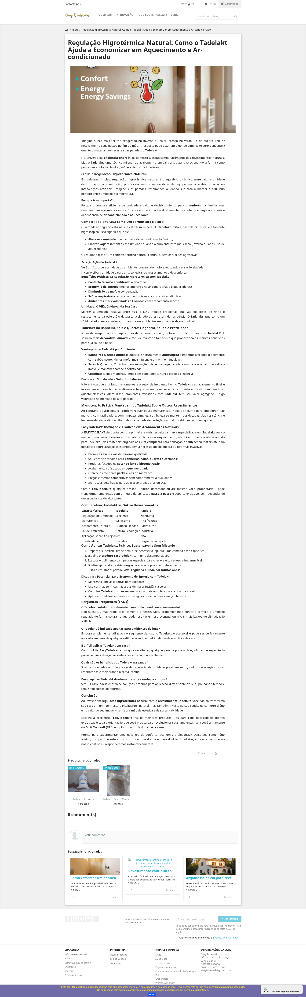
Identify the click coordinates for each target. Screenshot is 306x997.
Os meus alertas (73, 975)
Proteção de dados (165, 982)
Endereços (70, 966)
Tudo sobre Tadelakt (152, 15)
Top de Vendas (118, 958)
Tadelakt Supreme (84, 799)
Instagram (89, 919)
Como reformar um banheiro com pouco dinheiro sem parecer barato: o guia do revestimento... (95, 878)
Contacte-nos (73, 4)
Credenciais (161, 978)
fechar (151, 994)
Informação (124, 15)
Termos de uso (163, 962)
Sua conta (72, 950)
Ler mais (113, 896)
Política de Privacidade (227, 937)
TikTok (96, 919)
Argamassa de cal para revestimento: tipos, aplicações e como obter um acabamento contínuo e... (211, 878)
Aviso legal (161, 958)
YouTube (75, 919)
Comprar (105, 15)
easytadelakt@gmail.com (216, 970)
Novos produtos (118, 954)
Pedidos (69, 958)
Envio (158, 954)
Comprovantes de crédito (78, 962)
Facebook (68, 919)
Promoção (115, 962)
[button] (70, 879)
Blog (174, 15)
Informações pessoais (76, 954)
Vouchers (69, 970)
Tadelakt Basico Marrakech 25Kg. (122, 799)
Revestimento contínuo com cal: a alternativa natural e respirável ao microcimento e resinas (153, 871)
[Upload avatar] (74, 835)
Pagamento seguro (165, 967)
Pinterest (82, 919)
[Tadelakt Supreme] (83, 780)
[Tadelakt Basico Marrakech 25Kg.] (118, 780)
